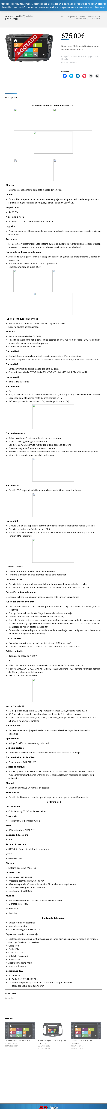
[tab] (11, 96)
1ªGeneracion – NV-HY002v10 (17, 1040)
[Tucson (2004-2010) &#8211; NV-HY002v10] (86, 1030)
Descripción (11, 97)
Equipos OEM (92, 56)
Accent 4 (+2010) (78, 56)
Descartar (100, 7)
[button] (29, 48)
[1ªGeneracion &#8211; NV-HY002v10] (20, 1030)
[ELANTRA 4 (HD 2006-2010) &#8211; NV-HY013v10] (53, 1030)
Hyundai (64, 59)
